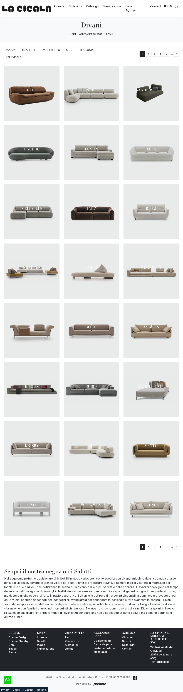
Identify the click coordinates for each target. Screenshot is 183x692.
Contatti (156, 6)
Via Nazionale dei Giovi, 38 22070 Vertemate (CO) (161, 653)
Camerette (72, 641)
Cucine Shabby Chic (18, 643)
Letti (68, 638)
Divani (109, 34)
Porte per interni (104, 648)
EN (170, 6)
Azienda (58, 6)
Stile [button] (69, 49)
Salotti (41, 641)
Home (73, 34)
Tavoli (13, 649)
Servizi (126, 641)
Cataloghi (92, 6)
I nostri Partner (131, 8)
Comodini (71, 645)
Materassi (100, 652)
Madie (41, 645)
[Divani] (26, 8)
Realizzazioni (112, 6)
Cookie (16, 689)
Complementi (102, 641)
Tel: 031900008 (159, 662)
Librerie (42, 638)
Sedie (12, 653)
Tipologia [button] (87, 49)
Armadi (69, 649)
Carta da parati (104, 645)
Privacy (5, 689)
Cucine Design (18, 638)
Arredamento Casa (90, 34)
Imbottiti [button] (28, 49)
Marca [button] (10, 49)
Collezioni (75, 6)
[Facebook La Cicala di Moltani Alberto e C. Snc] (135, 678)
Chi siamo (128, 638)
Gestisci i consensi (35, 689)
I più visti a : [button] (14, 57)
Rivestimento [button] (50, 49)
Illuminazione (45, 649)
